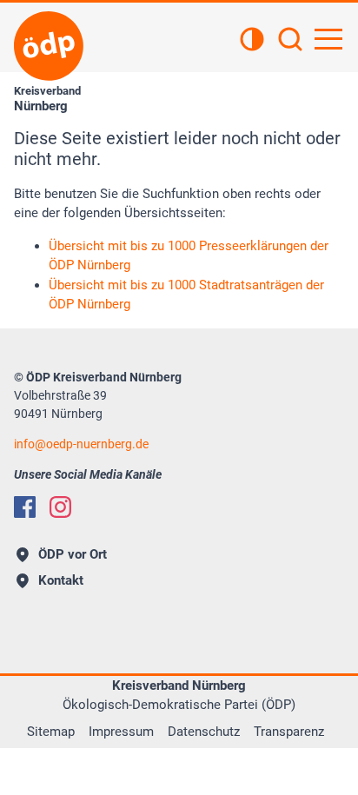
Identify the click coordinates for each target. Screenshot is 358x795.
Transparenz (289, 731)
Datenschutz (204, 731)
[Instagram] (60, 507)
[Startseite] (48, 46)
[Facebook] (25, 507)
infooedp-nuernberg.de (81, 444)
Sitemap (51, 731)
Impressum (121, 731)
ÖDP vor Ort (72, 554)
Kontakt (60, 580)
